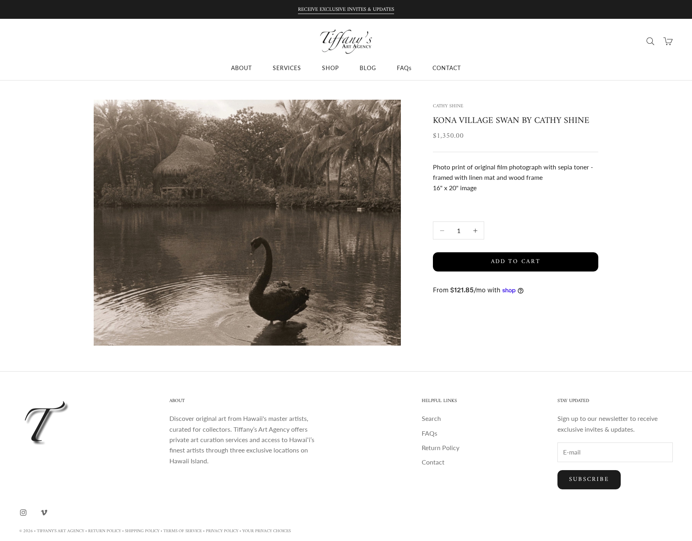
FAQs (404, 67)
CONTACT (446, 67)
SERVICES (287, 67)
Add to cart (516, 261)
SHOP (330, 67)
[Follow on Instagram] (23, 513)
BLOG (368, 67)
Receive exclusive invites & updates (346, 9)
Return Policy (440, 447)
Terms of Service (182, 531)
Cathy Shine (448, 106)
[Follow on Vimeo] (44, 513)
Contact (433, 462)
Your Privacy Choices (266, 531)
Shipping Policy (142, 531)
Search (431, 418)
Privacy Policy (222, 531)
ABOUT (241, 67)
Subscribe (589, 479)
